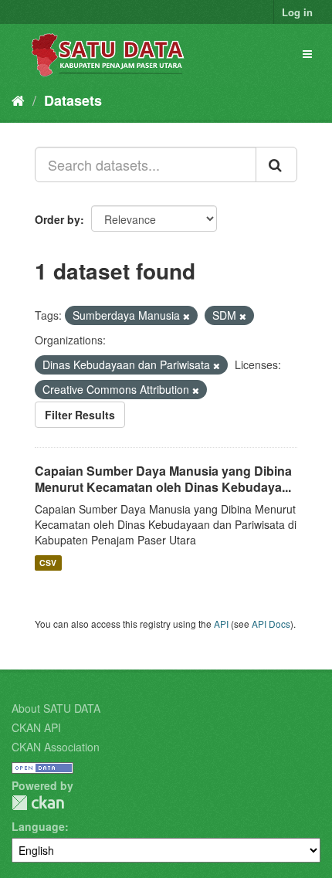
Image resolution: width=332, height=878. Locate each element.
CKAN (38, 803)
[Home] (18, 100)
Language (38, 826)
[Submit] (276, 164)
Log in (297, 12)
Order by (57, 219)
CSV (47, 562)
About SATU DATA (56, 708)
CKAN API (36, 727)
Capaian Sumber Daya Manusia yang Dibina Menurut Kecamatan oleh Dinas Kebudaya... (163, 479)
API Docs (271, 623)
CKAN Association (56, 746)
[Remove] (186, 316)
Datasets (73, 100)
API (221, 623)
